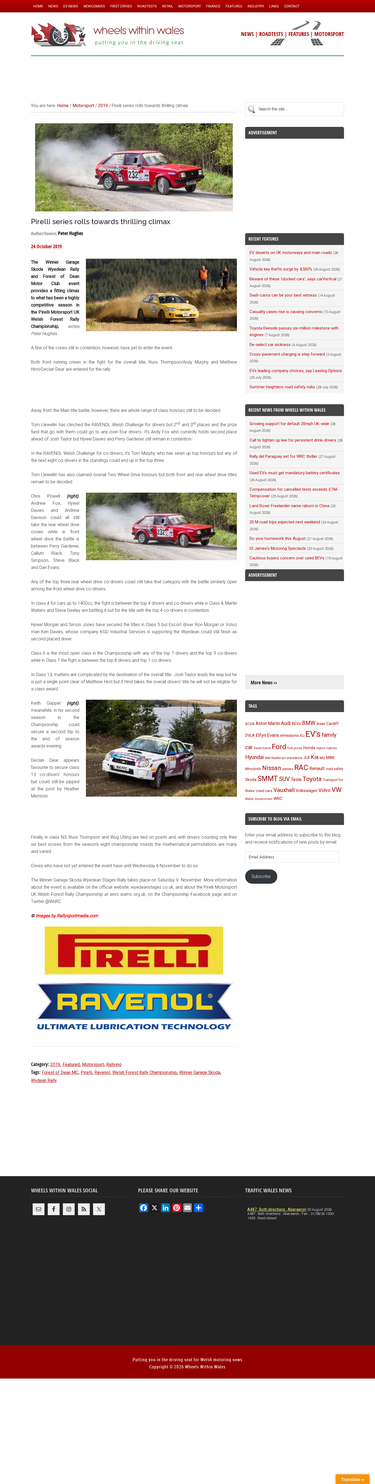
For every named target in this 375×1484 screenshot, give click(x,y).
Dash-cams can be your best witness (283, 295)
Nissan (271, 767)
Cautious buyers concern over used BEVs (287, 558)
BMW (308, 723)
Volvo (324, 790)
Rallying (113, 1064)
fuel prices (294, 748)
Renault (317, 768)
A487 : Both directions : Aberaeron (276, 1209)
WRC (277, 798)
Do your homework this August (278, 538)
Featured (71, 1064)
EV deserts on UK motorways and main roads (291, 252)
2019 (55, 1064)
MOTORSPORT (329, 34)
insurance (294, 758)
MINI (330, 757)
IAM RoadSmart (275, 758)
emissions (289, 735)
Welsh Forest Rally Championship (144, 1072)
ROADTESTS (271, 34)
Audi (286, 723)
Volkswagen (306, 790)
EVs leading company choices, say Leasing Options (296, 370)
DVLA (250, 735)
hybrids (331, 748)
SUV (284, 779)
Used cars (264, 790)
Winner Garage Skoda (199, 1072)
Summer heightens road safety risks (282, 386)
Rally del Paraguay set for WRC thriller (283, 456)
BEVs (296, 723)
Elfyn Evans (267, 735)
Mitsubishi (253, 769)
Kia (314, 757)
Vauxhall (284, 790)
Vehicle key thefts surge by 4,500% (281, 269)
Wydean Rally (44, 1080)
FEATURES (299, 34)
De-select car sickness (270, 344)
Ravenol (102, 1072)
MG (322, 758)
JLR (306, 757)
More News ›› (264, 682)
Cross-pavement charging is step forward (287, 354)
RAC (301, 767)
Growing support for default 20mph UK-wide (289, 423)
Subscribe (261, 876)
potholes (287, 769)
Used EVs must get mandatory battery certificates (295, 472)
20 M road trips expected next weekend (285, 522)
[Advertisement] (187, 76)
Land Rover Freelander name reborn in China (289, 505)
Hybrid (320, 748)
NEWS (247, 34)
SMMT (268, 779)
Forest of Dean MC (60, 1072)
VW (337, 790)
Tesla (296, 779)
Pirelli (86, 1072)
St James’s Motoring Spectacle (278, 548)
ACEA (249, 724)
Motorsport (93, 1064)
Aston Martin (268, 723)
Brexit (321, 724)
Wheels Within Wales (108, 35)
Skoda (250, 779)
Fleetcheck (262, 748)
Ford (279, 746)
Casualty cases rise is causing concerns (286, 311)
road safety (334, 769)
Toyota (312, 778)
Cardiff (332, 723)
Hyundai (254, 757)
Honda (309, 748)
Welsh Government (258, 799)
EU (302, 735)
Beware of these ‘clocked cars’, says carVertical (293, 279)
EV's (313, 734)
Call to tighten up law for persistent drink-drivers (293, 440)
